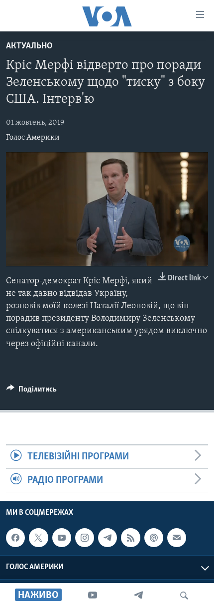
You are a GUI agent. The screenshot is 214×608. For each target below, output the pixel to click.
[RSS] (130, 537)
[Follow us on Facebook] (15, 537)
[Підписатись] (176, 537)
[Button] (31, 391)
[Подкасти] (153, 537)
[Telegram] (138, 595)
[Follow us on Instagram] (84, 537)
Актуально (29, 46)
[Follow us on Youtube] (61, 537)
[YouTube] (92, 595)
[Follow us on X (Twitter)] (38, 537)
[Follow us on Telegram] (107, 537)
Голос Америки (33, 138)
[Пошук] (184, 595)
